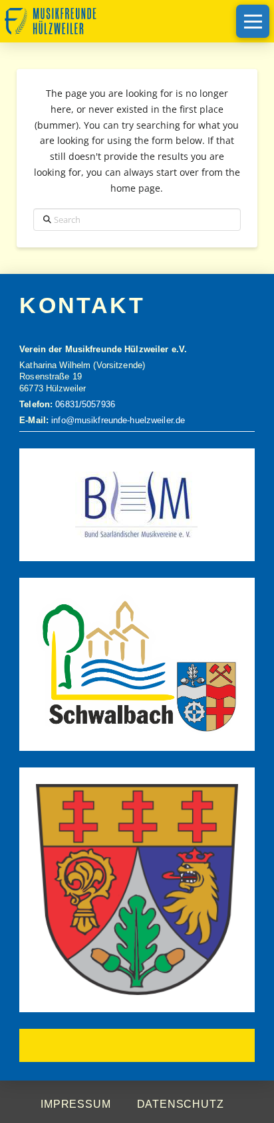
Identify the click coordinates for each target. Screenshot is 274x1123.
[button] (252, 21)
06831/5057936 (85, 404)
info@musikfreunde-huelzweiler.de (117, 420)
